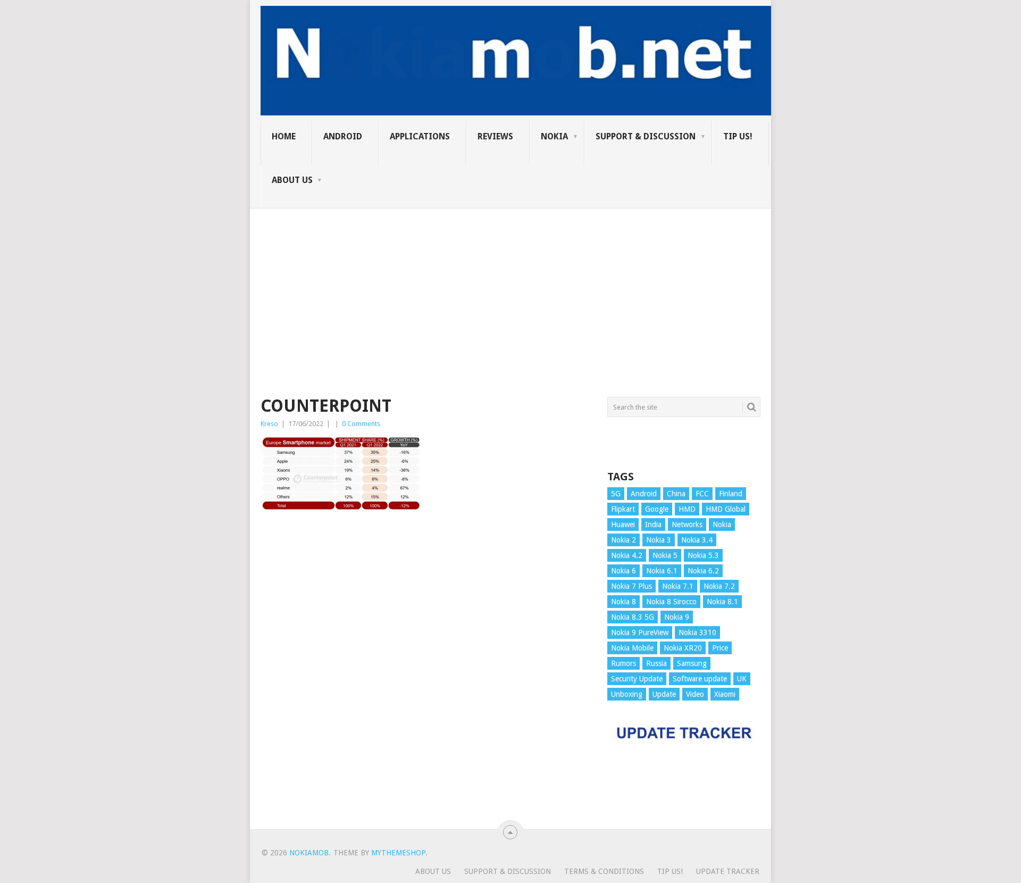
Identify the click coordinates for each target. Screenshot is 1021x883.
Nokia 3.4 (697, 540)
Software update (700, 678)
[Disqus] (426, 675)
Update (664, 694)
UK (742, 678)
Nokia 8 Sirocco (671, 601)
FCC (702, 493)
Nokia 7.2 (719, 586)
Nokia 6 (623, 571)
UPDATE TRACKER (727, 871)
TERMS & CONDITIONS (604, 871)
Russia (656, 663)
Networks (687, 524)
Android (342, 136)
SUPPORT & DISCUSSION (646, 136)
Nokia (554, 136)
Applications (420, 136)
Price (720, 648)
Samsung (692, 663)
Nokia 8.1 (722, 601)
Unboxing (626, 694)
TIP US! (737, 136)
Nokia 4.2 (626, 555)
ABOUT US (292, 180)
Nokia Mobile (632, 648)
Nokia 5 (664, 555)
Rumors (623, 663)
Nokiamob (309, 852)
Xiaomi (724, 694)
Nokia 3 (658, 540)
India (653, 524)
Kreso (269, 424)
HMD (687, 509)
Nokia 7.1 (677, 586)
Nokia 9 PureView (639, 632)
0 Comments (361, 424)
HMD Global (726, 509)
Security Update (637, 678)
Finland (730, 493)
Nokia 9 (676, 617)
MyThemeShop (398, 852)
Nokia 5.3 (703, 555)
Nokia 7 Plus (631, 586)
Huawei (623, 524)
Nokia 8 (623, 601)
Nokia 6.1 (661, 571)
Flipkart (623, 509)
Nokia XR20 (683, 648)
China (676, 493)
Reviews (495, 136)
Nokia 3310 (697, 632)
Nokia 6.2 (703, 571)
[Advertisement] (510, 283)
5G (616, 493)
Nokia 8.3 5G (632, 617)
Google (656, 509)
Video (695, 694)
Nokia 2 (623, 540)
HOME (284, 136)
